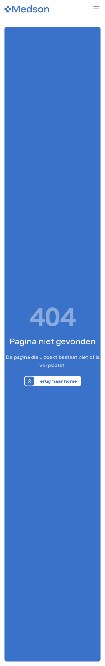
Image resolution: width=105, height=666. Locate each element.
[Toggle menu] (96, 9)
